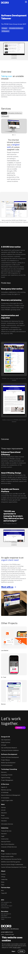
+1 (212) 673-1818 (9, 934)
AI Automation (5, 798)
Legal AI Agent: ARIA (7, 800)
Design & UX (5, 737)
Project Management (7, 780)
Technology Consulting (9, 769)
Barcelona (4, 911)
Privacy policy (17, 947)
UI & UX (3, 810)
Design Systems (5, 742)
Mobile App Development (8, 762)
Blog (2, 851)
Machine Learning (6, 790)
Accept (21, 951)
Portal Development (6, 765)
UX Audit (3, 745)
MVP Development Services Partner (11, 859)
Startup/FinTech (5, 841)
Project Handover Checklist (9, 854)
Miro (2, 890)
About (3, 871)
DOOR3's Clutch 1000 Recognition (10, 862)
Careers (3, 874)
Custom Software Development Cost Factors (13, 867)
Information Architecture (15, 113)
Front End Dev (5, 818)
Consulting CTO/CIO (6, 775)
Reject (13, 951)
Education (4, 812)
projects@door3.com (7, 932)
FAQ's (2, 884)
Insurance (4, 820)
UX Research (5, 116)
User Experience (5, 739)
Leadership (4, 879)
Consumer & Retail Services (9, 847)
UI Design (4, 113)
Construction (4, 839)
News (2, 882)
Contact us (19, 727)
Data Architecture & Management (10, 795)
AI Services (5, 784)
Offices (3, 876)
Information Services (7, 824)
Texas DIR (4, 893)
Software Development (9, 754)
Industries (4, 828)
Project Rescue (5, 760)
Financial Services (6, 831)
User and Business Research (9, 747)
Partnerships (5, 887)
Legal (2, 836)
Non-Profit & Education (7, 844)
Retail (2, 815)
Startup (3, 807)
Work (3, 804)
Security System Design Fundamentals (12, 864)
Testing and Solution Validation (10, 750)
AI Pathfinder (5, 792)
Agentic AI (4, 787)
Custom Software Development (10, 757)
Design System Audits (7, 856)
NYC (2, 900)
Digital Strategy (5, 777)
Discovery (4, 772)
